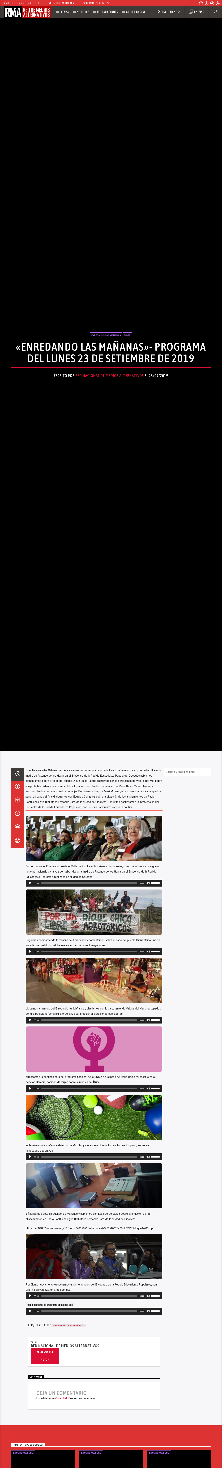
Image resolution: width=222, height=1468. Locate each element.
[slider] (156, 952)
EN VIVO (199, 12)
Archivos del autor (45, 1425)
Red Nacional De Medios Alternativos (109, 408)
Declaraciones (107, 12)
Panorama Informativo (96, 3)
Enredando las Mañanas (61, 3)
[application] (94, 952)
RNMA (127, 367)
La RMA (64, 12)
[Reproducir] (30, 953)
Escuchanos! (170, 12)
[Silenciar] (148, 953)
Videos (10, 3)
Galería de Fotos (30, 3)
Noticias (83, 12)
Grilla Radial (136, 12)
